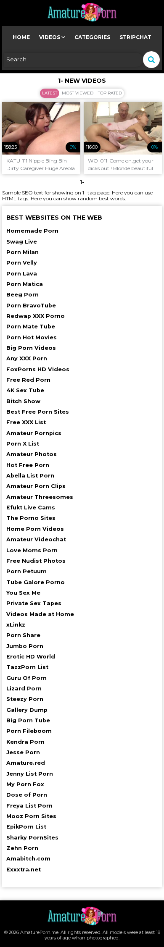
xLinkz (15, 625)
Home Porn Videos (35, 529)
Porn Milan (22, 252)
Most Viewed (77, 93)
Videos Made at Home (40, 614)
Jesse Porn (23, 752)
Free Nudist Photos (36, 561)
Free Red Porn (28, 380)
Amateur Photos (31, 454)
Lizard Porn (24, 688)
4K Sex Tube (25, 390)
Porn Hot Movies (31, 337)
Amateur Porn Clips (36, 486)
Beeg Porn (22, 294)
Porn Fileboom (29, 731)
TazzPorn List (27, 667)
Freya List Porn (29, 806)
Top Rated (110, 93)
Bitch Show (23, 401)
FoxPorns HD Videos (37, 369)
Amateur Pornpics (33, 433)
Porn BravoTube (31, 305)
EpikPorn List (26, 827)
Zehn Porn (22, 848)
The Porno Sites (31, 518)
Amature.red (25, 763)
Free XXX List (26, 422)
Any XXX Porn (26, 358)
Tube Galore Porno (35, 582)
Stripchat (135, 37)
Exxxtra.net (23, 869)
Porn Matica (24, 284)
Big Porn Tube (28, 720)
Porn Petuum (26, 571)
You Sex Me (23, 593)
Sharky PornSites (32, 837)
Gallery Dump (27, 710)
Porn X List (22, 444)
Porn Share (23, 635)
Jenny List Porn (29, 774)
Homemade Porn (32, 231)
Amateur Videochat (36, 539)
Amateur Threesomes (39, 497)
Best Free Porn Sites (37, 412)
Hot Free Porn (27, 465)
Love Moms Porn (32, 550)
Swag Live (21, 242)
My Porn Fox (25, 784)
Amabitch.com (28, 858)
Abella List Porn (30, 475)
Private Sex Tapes (33, 603)
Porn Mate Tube (30, 326)
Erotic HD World (30, 656)
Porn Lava (21, 273)
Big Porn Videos (31, 348)
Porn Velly (21, 263)
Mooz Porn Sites (31, 816)
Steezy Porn (24, 699)
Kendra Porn (25, 742)
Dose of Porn (26, 795)
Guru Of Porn (26, 678)
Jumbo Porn (24, 646)
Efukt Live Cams (30, 507)
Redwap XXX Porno (35, 316)
